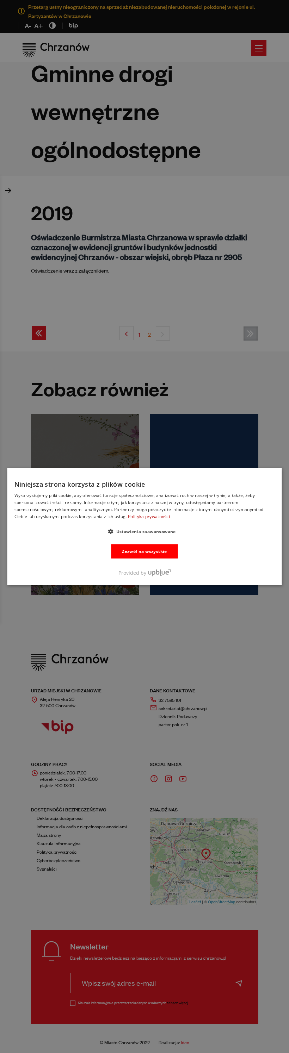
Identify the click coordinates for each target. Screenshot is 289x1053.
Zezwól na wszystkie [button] (144, 551)
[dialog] (144, 526)
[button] (144, 531)
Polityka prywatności (149, 516)
